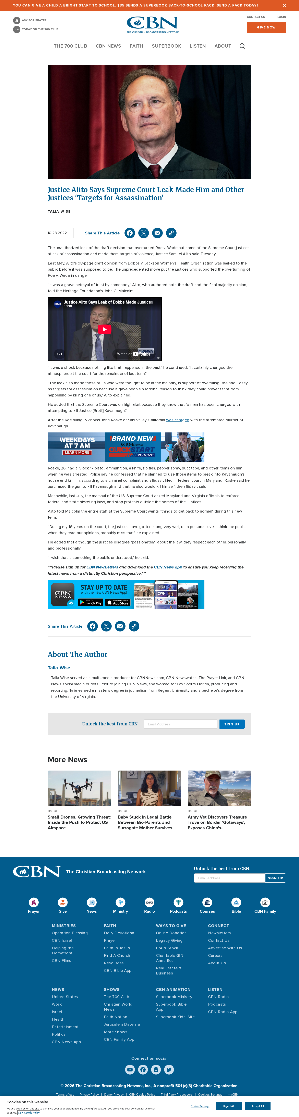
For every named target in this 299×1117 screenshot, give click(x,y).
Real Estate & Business (169, 971)
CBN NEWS (108, 45)
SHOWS (112, 989)
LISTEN (198, 45)
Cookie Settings (200, 1106)
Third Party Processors (177, 1095)
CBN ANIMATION (173, 989)
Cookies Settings (210, 1095)
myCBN (233, 1095)
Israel (57, 1011)
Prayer (110, 940)
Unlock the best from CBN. (110, 723)
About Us (217, 963)
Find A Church (117, 955)
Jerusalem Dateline (122, 1024)
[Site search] (242, 48)
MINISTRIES (64, 926)
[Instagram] (156, 1070)
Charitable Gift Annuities (169, 958)
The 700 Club (70, 45)
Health (58, 1019)
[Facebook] (129, 233)
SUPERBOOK (166, 45)
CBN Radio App (223, 1011)
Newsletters (219, 933)
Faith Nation (115, 1017)
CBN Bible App (118, 970)
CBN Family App (119, 1039)
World (57, 1004)
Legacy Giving (169, 940)
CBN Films (61, 960)
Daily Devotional (119, 933)
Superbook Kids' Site (175, 1017)
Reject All (228, 1106)
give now (266, 27)
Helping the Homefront (63, 951)
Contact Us (256, 17)
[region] (149, 1106)
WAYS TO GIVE (171, 926)
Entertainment (65, 1026)
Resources (114, 963)
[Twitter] (143, 233)
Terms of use (65, 1095)
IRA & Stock (167, 948)
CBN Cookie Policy (142, 1095)
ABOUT (223, 45)
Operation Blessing (70, 933)
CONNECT (218, 926)
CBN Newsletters (102, 567)
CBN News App (66, 1042)
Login (281, 17)
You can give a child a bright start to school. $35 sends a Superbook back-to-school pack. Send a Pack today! (135, 5)
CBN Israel (62, 940)
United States (65, 996)
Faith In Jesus (117, 948)
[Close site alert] (284, 5)
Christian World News (118, 1007)
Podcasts (217, 1004)
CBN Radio (218, 996)
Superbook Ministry (174, 996)
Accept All (258, 1106)
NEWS (58, 989)
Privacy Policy (89, 1095)
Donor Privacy (114, 1095)
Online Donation (171, 933)
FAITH (136, 45)
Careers (215, 955)
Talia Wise (59, 211)
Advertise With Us (225, 948)
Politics (58, 1034)
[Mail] (157, 233)
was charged (177, 420)
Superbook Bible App (171, 1007)
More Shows (115, 1032)
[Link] (171, 233)
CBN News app (168, 567)
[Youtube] (130, 1070)
